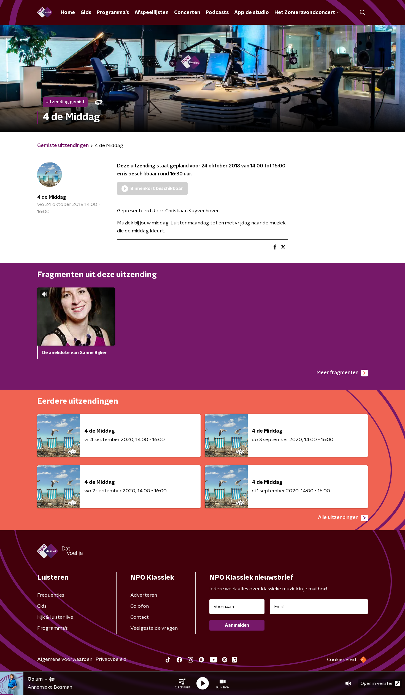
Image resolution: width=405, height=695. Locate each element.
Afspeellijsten (151, 12)
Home (68, 12)
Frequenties (50, 595)
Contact (139, 617)
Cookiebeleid (341, 659)
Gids (85, 12)
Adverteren (143, 595)
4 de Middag (51, 197)
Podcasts (217, 12)
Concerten (187, 12)
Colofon (139, 606)
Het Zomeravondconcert (304, 12)
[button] (182, 683)
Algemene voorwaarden (64, 659)
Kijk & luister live (55, 617)
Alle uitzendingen (338, 517)
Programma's (113, 12)
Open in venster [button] (377, 683)
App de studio (251, 12)
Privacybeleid (111, 659)
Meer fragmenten (337, 372)
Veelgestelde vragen (154, 628)
